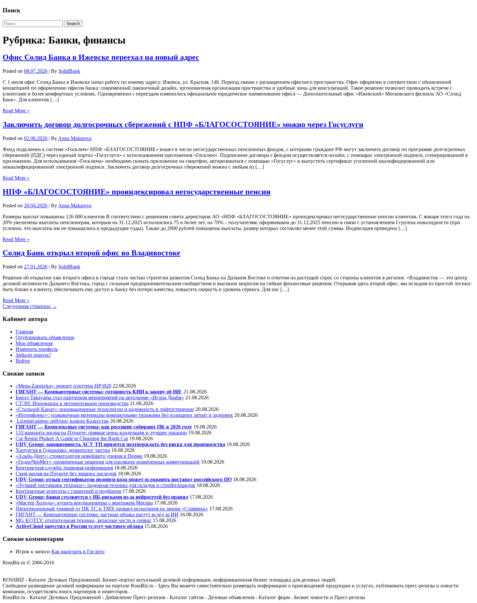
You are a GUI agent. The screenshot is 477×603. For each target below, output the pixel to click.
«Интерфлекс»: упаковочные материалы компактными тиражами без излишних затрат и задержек (124, 415)
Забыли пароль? (33, 355)
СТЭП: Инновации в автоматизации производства (72, 403)
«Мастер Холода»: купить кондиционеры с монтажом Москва (84, 503)
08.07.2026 (35, 71)
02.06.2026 (35, 138)
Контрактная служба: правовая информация (64, 467)
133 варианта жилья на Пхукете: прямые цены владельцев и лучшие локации (101, 432)
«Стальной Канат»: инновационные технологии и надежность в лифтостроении (105, 409)
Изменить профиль (37, 349)
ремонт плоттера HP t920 (83, 386)
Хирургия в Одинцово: (42, 450)
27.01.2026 (35, 266)
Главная (24, 331)
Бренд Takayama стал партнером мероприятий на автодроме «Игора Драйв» (100, 397)
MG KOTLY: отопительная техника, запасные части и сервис (84, 520)
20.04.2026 (35, 205)
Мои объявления (34, 343)
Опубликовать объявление (45, 337)
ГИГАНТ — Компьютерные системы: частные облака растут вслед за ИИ (97, 514)
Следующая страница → (30, 306)
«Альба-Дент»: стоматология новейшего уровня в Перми (79, 456)
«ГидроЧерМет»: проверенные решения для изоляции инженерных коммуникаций (108, 462)
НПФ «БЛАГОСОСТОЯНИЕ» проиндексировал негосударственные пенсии (137, 191)
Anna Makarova (75, 138)
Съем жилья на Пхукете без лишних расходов (66, 473)
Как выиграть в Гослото (77, 551)
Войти (23, 361)
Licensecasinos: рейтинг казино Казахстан (62, 421)
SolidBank (69, 71)
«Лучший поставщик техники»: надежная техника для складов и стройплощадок (105, 485)
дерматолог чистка (89, 450)
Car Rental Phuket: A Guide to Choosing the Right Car (72, 438)
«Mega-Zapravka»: (36, 386)
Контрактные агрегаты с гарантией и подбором (68, 491)
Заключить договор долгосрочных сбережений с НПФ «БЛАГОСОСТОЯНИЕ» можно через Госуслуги (183, 124)
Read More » (16, 110)
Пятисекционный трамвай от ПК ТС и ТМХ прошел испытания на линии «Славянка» (112, 508)
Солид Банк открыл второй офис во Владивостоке (91, 253)
